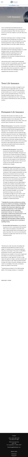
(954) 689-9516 (15, 438)
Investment (14, 455)
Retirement (14, 453)
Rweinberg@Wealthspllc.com (14, 447)
